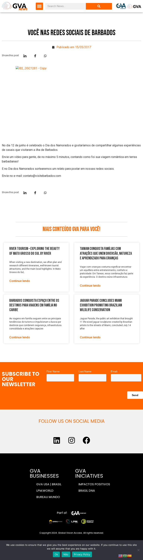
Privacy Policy (82, 554)
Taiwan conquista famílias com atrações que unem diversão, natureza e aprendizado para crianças (106, 253)
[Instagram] (71, 440)
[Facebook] (86, 440)
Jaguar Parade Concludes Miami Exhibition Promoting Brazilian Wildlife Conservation (101, 305)
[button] (39, 6)
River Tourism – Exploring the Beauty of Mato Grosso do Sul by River (34, 251)
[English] (120, 555)
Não (65, 554)
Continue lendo (19, 281)
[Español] (129, 555)
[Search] (99, 6)
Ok (56, 554)
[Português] (125, 555)
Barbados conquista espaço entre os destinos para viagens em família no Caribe (34, 305)
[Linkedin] (56, 440)
